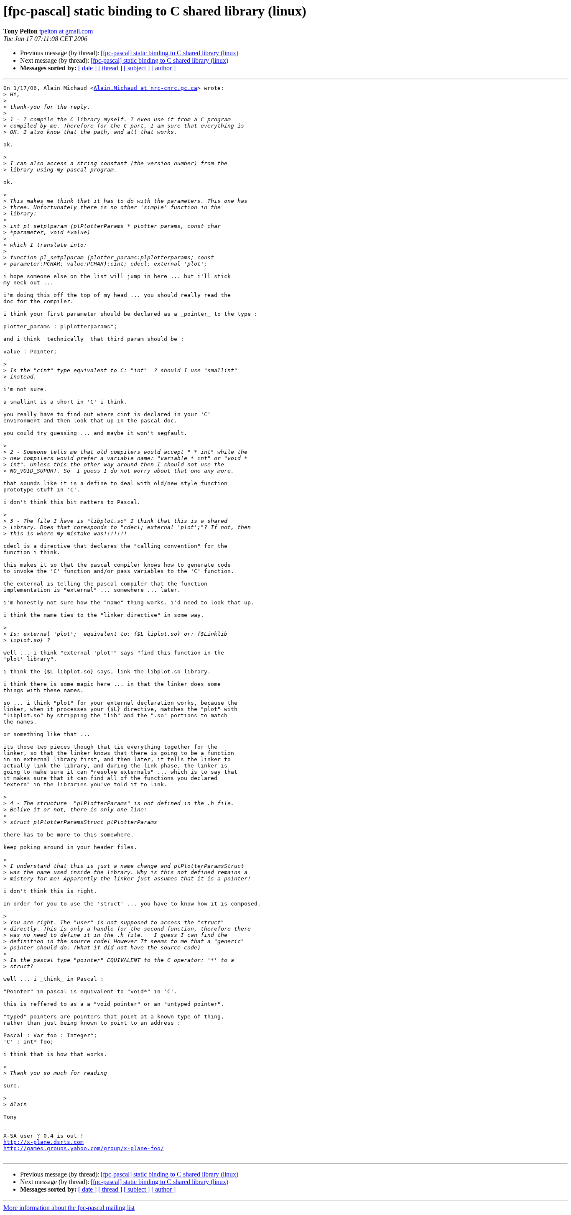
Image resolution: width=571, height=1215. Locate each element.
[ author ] (163, 68)
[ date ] (87, 68)
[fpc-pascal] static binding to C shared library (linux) (169, 52)
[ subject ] (137, 68)
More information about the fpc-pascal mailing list (69, 1207)
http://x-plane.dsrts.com (43, 1142)
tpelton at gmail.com (66, 31)
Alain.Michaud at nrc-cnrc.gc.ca (145, 88)
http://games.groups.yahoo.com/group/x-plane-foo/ (83, 1148)
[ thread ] (110, 68)
